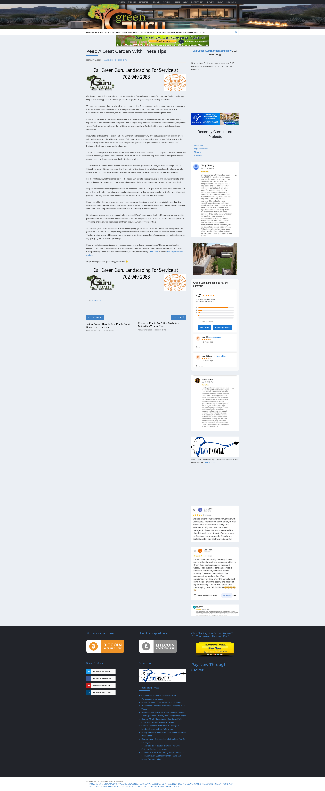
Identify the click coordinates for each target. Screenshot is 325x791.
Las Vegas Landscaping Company (134, 785)
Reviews (220, 2)
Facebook (132, 2)
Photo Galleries (159, 32)
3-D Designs (146, 783)
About (157, 783)
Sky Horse (198, 145)
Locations (227, 785)
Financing (166, 2)
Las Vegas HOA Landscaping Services (104, 785)
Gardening (108, 60)
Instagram (156, 2)
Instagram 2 (230, 2)
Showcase (210, 2)
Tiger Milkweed (201, 148)
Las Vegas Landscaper (94, 32)
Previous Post (96, 317)
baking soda (96, 301)
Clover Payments (197, 2)
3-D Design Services (131, 783)
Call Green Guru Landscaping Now (212, 50)
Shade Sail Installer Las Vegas (194, 32)
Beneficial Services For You (174, 783)
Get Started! (143, 2)
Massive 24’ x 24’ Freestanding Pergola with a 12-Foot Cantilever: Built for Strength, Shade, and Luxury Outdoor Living (162, 755)
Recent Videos (95, 783)
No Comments (121, 60)
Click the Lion (210, 462)
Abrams (197, 152)
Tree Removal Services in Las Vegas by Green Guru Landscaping (146, 786)
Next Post (177, 317)
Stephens (198, 155)
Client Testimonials (124, 32)
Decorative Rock (226, 783)
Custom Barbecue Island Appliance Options (202, 785)
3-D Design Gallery (181, 2)
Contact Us (120, 2)
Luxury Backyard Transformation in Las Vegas (161, 702)
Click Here (153, 251)
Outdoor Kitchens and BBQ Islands (104, 786)
